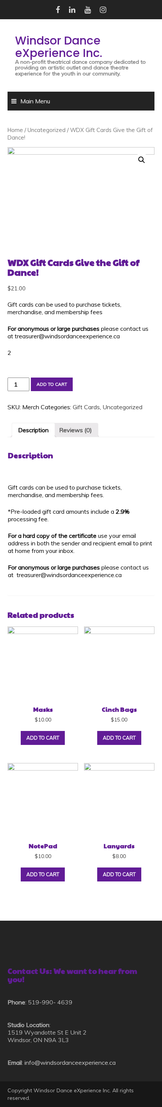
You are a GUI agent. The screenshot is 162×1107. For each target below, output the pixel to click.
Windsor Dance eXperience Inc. (58, 46)
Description (33, 430)
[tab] (33, 430)
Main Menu (35, 101)
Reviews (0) (75, 430)
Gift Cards (86, 407)
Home (15, 130)
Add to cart (52, 384)
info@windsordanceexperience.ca (70, 1062)
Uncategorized (47, 130)
